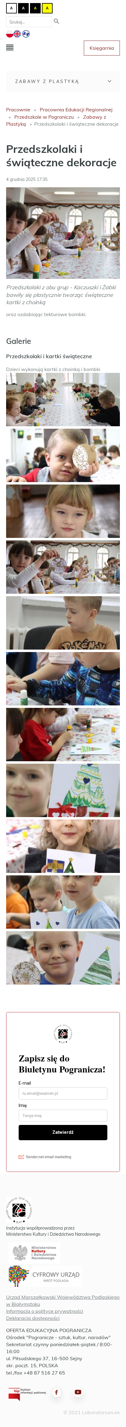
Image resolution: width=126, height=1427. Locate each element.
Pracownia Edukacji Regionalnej (76, 109)
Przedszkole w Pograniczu (44, 117)
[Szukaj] (56, 21)
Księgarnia (102, 48)
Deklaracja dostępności (33, 1318)
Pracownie (18, 109)
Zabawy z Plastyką (47, 81)
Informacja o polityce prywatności (44, 1311)
